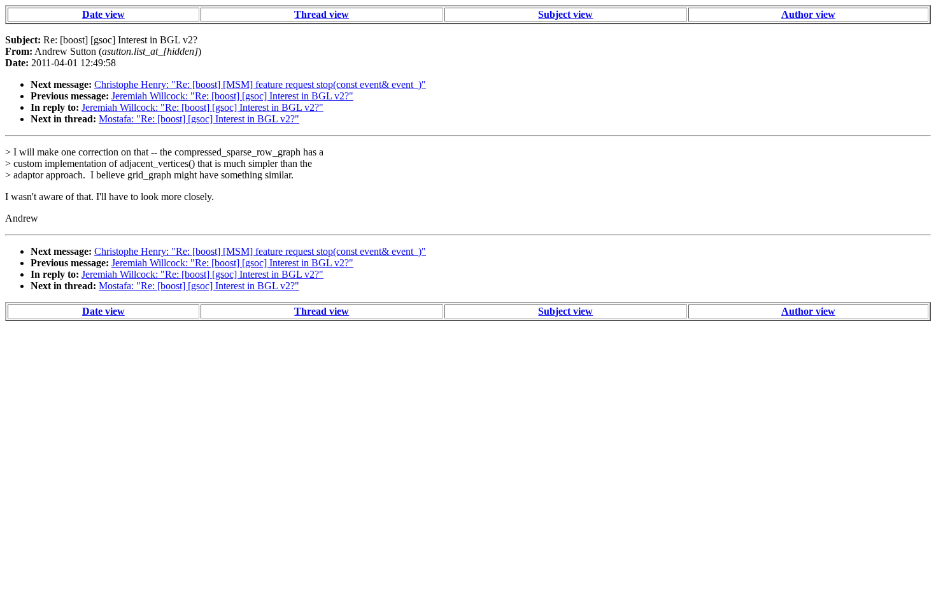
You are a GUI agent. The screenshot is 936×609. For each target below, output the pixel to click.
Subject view (565, 14)
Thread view (321, 14)
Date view (103, 14)
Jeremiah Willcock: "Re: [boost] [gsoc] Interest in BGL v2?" (232, 95)
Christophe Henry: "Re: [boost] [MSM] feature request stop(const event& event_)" (260, 84)
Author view (808, 14)
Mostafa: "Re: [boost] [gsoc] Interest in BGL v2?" (199, 118)
